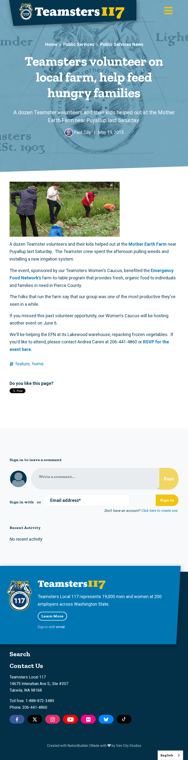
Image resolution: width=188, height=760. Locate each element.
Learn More (52, 616)
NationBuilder (78, 746)
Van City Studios (128, 746)
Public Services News (121, 44)
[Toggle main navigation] (168, 11)
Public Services (78, 44)
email (60, 627)
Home (51, 44)
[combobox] (170, 755)
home (38, 363)
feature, (22, 363)
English (166, 755)
